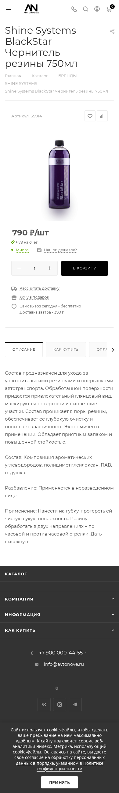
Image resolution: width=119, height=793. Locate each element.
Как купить (65, 349)
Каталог (16, 573)
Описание (24, 349)
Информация (23, 614)
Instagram (59, 704)
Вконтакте (44, 704)
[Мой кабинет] (97, 10)
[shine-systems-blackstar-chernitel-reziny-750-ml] (59, 175)
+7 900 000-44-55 (61, 652)
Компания (19, 599)
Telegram (75, 704)
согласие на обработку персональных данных (60, 760)
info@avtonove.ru (64, 664)
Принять (59, 782)
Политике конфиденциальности (70, 766)
